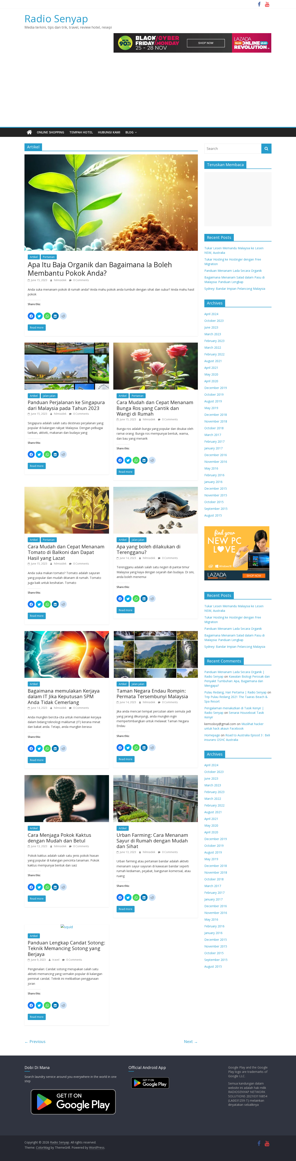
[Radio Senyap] (29, 132)
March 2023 (212, 334)
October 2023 (214, 321)
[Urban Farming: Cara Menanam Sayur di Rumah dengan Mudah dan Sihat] (155, 777)
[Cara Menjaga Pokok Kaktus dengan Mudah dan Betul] (66, 777)
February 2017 (214, 441)
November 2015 (215, 495)
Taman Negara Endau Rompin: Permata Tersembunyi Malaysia (152, 693)
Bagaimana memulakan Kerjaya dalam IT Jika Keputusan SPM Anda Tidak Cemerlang (64, 696)
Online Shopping (50, 132)
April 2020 (211, 381)
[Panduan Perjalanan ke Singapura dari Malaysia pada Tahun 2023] (66, 345)
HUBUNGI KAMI (109, 132)
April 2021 (211, 368)
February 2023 (214, 341)
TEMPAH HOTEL (81, 132)
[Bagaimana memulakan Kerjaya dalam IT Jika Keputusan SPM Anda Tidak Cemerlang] (66, 633)
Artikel (34, 257)
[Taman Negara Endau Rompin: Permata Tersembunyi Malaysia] (155, 633)
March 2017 (212, 435)
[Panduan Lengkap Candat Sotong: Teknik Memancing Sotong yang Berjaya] (67, 927)
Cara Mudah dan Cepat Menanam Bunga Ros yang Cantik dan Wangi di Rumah (155, 408)
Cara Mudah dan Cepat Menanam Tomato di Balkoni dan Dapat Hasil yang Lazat (66, 552)
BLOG (129, 132)
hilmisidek (60, 280)
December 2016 (215, 455)
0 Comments (81, 280)
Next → (191, 1041)
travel (56, 960)
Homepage (212, 735)
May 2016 (211, 468)
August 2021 (213, 361)
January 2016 (213, 482)
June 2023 (211, 327)
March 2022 (212, 347)
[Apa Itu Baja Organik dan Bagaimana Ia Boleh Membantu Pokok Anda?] (111, 157)
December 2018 (215, 415)
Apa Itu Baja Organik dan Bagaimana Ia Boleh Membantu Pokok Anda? (100, 268)
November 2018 (215, 421)
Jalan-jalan (49, 396)
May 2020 (211, 374)
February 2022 (214, 354)
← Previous (35, 1041)
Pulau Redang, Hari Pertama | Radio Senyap (235, 692)
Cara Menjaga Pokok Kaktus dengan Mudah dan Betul (59, 838)
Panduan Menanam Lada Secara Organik (233, 271)
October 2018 (214, 428)
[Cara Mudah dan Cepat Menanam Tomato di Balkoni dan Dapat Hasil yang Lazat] (66, 489)
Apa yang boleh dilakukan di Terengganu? (149, 549)
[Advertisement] (148, 94)
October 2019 (214, 394)
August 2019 (213, 401)
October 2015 (214, 502)
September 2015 (216, 509)
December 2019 (215, 388)
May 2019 (211, 408)
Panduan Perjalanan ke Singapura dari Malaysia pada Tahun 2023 (66, 405)
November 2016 (215, 462)
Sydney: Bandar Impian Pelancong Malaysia (234, 289)
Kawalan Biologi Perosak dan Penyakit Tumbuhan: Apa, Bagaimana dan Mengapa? (237, 681)
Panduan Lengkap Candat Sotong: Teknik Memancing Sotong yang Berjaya (66, 948)
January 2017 (213, 448)
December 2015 (215, 488)
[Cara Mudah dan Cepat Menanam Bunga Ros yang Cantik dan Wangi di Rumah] (155, 345)
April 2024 (211, 314)
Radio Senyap (56, 18)
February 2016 (214, 475)
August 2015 (213, 515)
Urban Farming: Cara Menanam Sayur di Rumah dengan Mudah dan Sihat (152, 841)
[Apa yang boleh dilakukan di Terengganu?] (155, 489)
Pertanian (49, 257)
